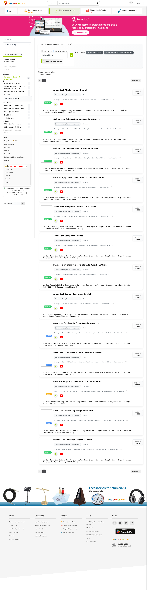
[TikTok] (132, 523)
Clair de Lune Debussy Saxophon (84, 449)
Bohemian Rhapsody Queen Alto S (90, 391)
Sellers (6, 154)
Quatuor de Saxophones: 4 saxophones (67, 95)
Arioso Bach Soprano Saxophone (88, 303)
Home (6, 137)
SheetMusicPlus (106, 99)
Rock (55, 391)
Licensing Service (41, 529)
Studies (6, 150)
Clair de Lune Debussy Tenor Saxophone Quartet (75, 148)
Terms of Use (13, 532)
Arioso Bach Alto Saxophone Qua (89, 99)
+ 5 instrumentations (11, 99)
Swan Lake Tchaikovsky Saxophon (90, 420)
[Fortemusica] (114, 545)
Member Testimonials (16, 529)
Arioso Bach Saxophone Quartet (88, 216)
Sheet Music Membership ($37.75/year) (17, 193)
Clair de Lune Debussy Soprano (83, 129)
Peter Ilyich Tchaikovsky (69, 333)
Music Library (11, 45)
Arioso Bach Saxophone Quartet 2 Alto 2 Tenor (74, 206)
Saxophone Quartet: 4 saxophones (120, 52)
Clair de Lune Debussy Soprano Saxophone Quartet (76, 119)
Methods (7, 147)
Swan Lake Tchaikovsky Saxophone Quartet (73, 410)
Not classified (8, 62)
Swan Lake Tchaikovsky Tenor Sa (89, 333)
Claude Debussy (67, 129)
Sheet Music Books (70, 525)
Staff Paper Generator (94, 535)
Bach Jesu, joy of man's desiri (88, 187)
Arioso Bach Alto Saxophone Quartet (70, 90)
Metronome (90, 528)
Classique (57, 99)
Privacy (11, 536)
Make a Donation (41, 536)
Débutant (85, 95)
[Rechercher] (97, 3)
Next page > (136, 80)
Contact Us (13, 525)
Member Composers (42, 522)
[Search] (71, 55)
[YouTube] (120, 523)
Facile (85, 328)
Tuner (88, 538)
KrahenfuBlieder (95, 52)
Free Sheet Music (69, 522)
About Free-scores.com (17, 522)
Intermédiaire (87, 386)
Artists (6, 160)
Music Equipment (69, 532)
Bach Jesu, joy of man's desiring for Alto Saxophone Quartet (80, 265)
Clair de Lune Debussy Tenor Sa (84, 158)
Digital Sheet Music (70, 529)
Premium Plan (39, 532)
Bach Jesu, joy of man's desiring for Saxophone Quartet (78, 177)
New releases (9, 144)
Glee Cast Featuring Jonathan (68, 391)
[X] (126, 523)
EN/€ (139, 3)
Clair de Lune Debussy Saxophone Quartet (72, 440)
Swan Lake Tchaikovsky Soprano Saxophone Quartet (77, 352)
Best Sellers (8, 141)
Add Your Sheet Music (42, 525)
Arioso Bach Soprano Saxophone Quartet (72, 294)
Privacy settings (14, 539)
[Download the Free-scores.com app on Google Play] (125, 531)
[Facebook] (114, 523)
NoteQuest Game (92, 531)
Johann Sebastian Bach (69, 99)
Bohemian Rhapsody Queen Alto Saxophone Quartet (77, 381)
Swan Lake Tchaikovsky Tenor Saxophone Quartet (76, 323)
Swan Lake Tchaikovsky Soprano (89, 362)
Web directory (91, 542)
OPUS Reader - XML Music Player (95, 523)
